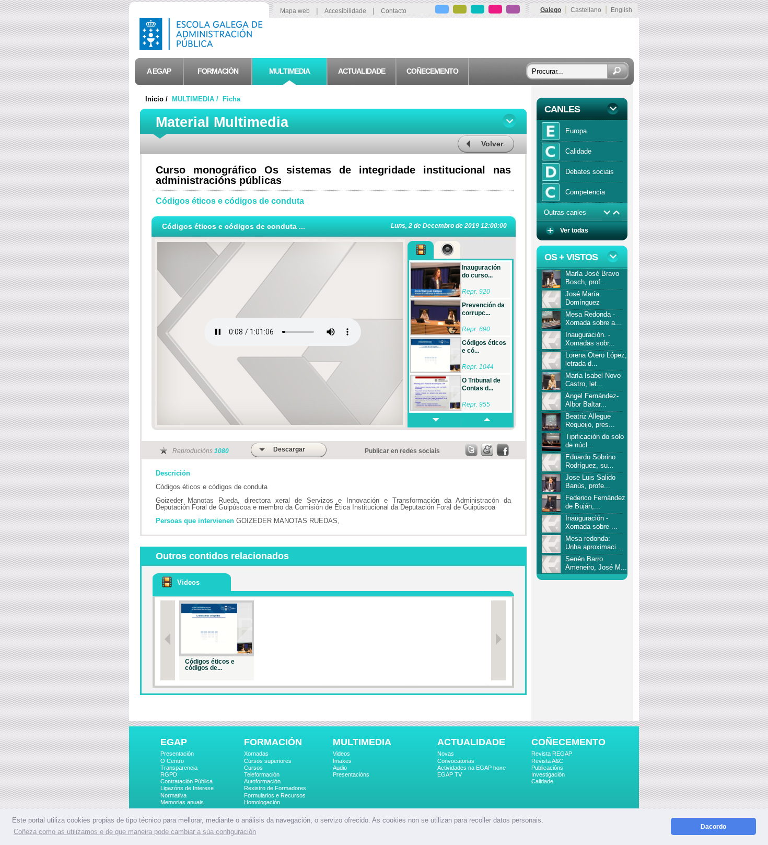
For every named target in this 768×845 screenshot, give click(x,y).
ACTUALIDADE (471, 742)
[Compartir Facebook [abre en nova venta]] (503, 450)
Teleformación (262, 774)
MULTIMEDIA (362, 742)
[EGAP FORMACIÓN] (460, 10)
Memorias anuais (182, 802)
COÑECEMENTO (568, 742)
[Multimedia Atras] (486, 420)
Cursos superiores (268, 761)
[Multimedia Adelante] (434, 420)
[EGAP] (442, 10)
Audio (340, 768)
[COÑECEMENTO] (513, 10)
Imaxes (342, 761)
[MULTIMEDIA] (477, 10)
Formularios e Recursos (275, 795)
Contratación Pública (186, 781)
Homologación (262, 802)
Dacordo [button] (713, 826)
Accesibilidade (345, 11)
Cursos (253, 768)
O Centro (172, 761)
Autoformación (262, 781)
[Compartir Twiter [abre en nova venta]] (472, 450)
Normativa (173, 795)
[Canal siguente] (607, 212)
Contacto (393, 11)
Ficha (231, 99)
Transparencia (178, 768)
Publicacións (547, 768)
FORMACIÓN (273, 742)
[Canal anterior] (617, 212)
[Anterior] (167, 640)
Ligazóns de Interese (187, 788)
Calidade (542, 781)
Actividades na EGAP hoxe (471, 768)
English (621, 10)
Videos (341, 753)
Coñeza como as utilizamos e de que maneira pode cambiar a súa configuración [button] (135, 832)
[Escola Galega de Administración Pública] (203, 47)
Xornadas (256, 753)
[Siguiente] (498, 640)
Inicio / (157, 99)
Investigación (548, 774)
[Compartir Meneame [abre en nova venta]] (487, 450)
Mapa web (295, 11)
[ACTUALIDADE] (495, 10)
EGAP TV (449, 774)
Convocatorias (455, 761)
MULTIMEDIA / (196, 99)
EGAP (173, 742)
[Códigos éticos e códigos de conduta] (216, 628)
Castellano (586, 10)
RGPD (168, 774)
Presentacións (351, 774)
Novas (445, 753)
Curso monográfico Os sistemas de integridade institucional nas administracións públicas (333, 175)
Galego (550, 10)
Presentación (177, 753)
